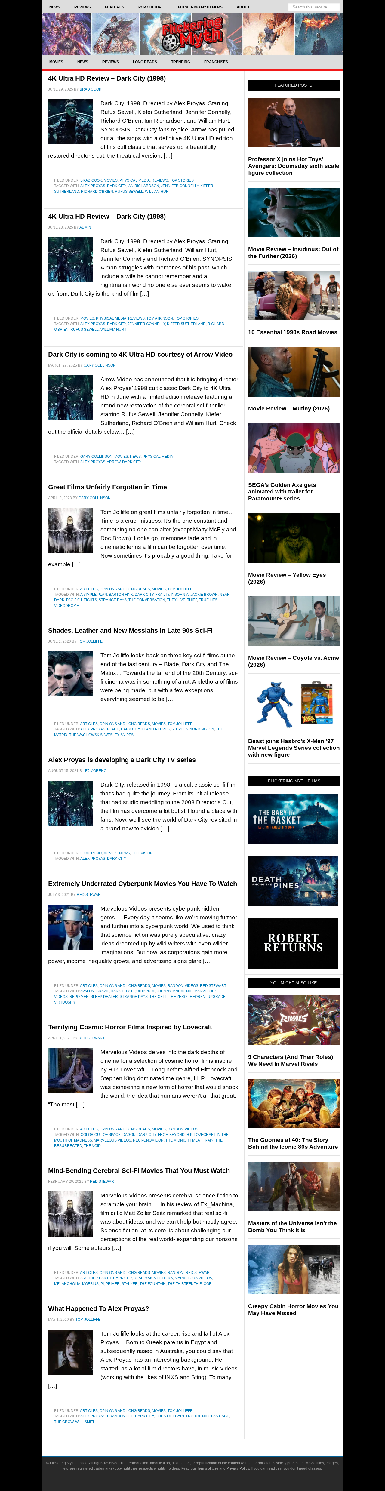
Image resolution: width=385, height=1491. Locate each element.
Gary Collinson (96, 456)
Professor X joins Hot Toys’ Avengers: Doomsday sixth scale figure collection (293, 166)
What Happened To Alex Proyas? (98, 1308)
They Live (176, 600)
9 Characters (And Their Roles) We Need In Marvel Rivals (290, 1060)
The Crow (63, 1422)
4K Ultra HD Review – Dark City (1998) (107, 78)
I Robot (193, 1416)
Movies (111, 180)
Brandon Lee (120, 1416)
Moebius (90, 1284)
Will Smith (85, 1422)
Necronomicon (148, 1140)
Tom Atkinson (159, 318)
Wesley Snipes (119, 735)
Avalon (87, 991)
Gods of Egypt (170, 1416)
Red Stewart (213, 986)
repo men (79, 997)
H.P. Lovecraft (200, 1135)
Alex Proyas (92, 186)
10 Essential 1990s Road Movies (292, 332)
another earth (95, 1278)
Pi (102, 1284)
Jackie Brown (204, 594)
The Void (92, 1146)
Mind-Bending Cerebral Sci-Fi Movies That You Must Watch (139, 1170)
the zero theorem (187, 997)
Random (176, 1273)
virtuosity (64, 1002)
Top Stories (182, 180)
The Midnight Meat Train (189, 1140)
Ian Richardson (143, 186)
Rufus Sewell (129, 191)
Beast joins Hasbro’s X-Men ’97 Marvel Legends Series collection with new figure (294, 748)
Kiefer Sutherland (186, 324)
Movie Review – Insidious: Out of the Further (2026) (293, 252)
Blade (113, 729)
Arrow (113, 462)
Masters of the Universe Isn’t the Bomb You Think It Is (292, 1226)
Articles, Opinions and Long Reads (115, 589)
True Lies (208, 600)
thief (192, 600)
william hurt (158, 191)
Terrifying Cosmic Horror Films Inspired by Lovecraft (130, 1027)
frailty (162, 594)
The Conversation (146, 600)
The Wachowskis (86, 735)
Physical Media (134, 180)
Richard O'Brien (97, 191)
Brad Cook (91, 180)
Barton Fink (121, 594)
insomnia (180, 594)
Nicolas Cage (215, 1416)
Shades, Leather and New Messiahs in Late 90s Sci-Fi (130, 630)
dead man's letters (153, 1278)
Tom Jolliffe (180, 589)
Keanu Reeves (155, 729)
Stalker (130, 1284)
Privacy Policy (237, 1468)
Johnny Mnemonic (174, 991)
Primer (113, 1284)
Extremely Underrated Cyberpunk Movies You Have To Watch (142, 883)
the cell (158, 997)
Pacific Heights (81, 600)
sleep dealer (104, 997)
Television (142, 853)
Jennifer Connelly (180, 186)
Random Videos (183, 986)
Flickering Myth (192, 34)
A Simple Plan (93, 594)
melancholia (67, 1284)
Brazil (102, 991)
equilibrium (143, 991)
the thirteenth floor (190, 1284)
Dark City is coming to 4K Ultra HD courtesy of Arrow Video (140, 354)
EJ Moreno (91, 853)
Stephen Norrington (192, 729)
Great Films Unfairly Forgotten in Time (107, 487)
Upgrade (217, 997)
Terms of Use (207, 1468)
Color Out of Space (101, 1135)
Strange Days (113, 600)
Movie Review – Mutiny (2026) (289, 408)
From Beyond (171, 1135)
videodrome (66, 606)
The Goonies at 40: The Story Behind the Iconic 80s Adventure (293, 1143)
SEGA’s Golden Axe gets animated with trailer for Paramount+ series (282, 492)
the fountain (153, 1284)
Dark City (116, 186)
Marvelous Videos (112, 1140)
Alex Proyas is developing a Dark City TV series (122, 760)
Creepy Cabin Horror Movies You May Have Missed (293, 1309)
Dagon (129, 1135)
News (135, 456)
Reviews (160, 180)
